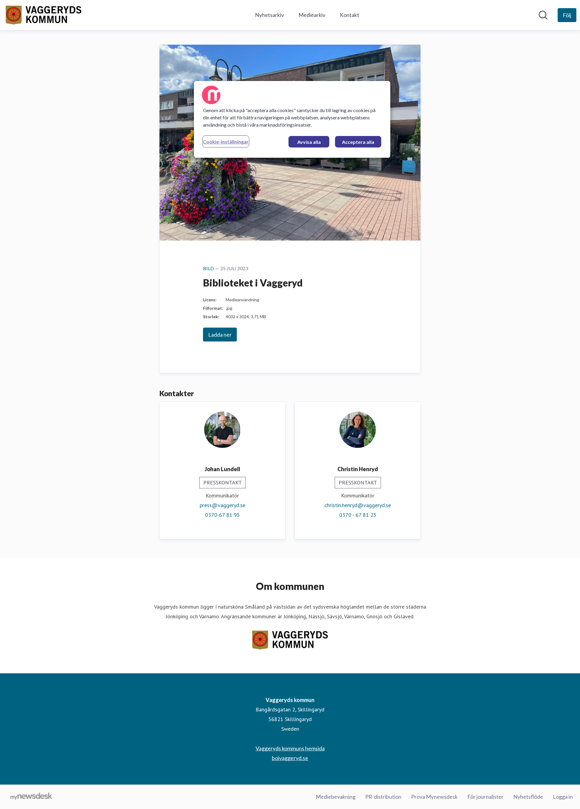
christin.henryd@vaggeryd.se (357, 505)
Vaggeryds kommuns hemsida (290, 748)
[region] (292, 119)
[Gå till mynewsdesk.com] (31, 797)
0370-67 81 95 (222, 514)
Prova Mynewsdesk (434, 796)
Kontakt (349, 14)
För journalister (485, 796)
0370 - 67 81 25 (357, 514)
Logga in (563, 796)
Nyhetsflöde (528, 796)
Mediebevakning (336, 796)
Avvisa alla (309, 142)
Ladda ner (220, 334)
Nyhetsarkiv (269, 14)
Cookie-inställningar (226, 141)
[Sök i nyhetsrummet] (543, 15)
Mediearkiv (311, 14)
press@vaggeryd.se (222, 505)
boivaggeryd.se (290, 758)
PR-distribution (383, 796)
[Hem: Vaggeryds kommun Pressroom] (43, 15)
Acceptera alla (358, 142)
